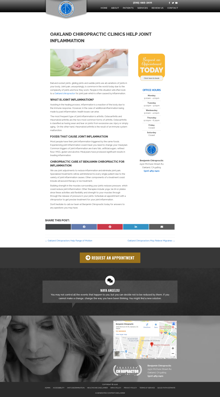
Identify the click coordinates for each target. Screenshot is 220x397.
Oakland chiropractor (64, 93)
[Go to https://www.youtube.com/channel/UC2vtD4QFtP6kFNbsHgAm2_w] (176, 3)
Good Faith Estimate (166, 388)
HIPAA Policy (115, 388)
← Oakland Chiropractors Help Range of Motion (68, 240)
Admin (47, 388)
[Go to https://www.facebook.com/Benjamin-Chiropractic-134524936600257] (169, 3)
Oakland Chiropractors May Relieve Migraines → (151, 240)
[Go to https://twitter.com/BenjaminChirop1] (173, 3)
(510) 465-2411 (142, 2)
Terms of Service (147, 388)
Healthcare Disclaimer (97, 388)
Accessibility (58, 388)
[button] (110, 258)
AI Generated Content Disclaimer (110, 393)
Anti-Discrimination (76, 388)
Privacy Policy (130, 388)
